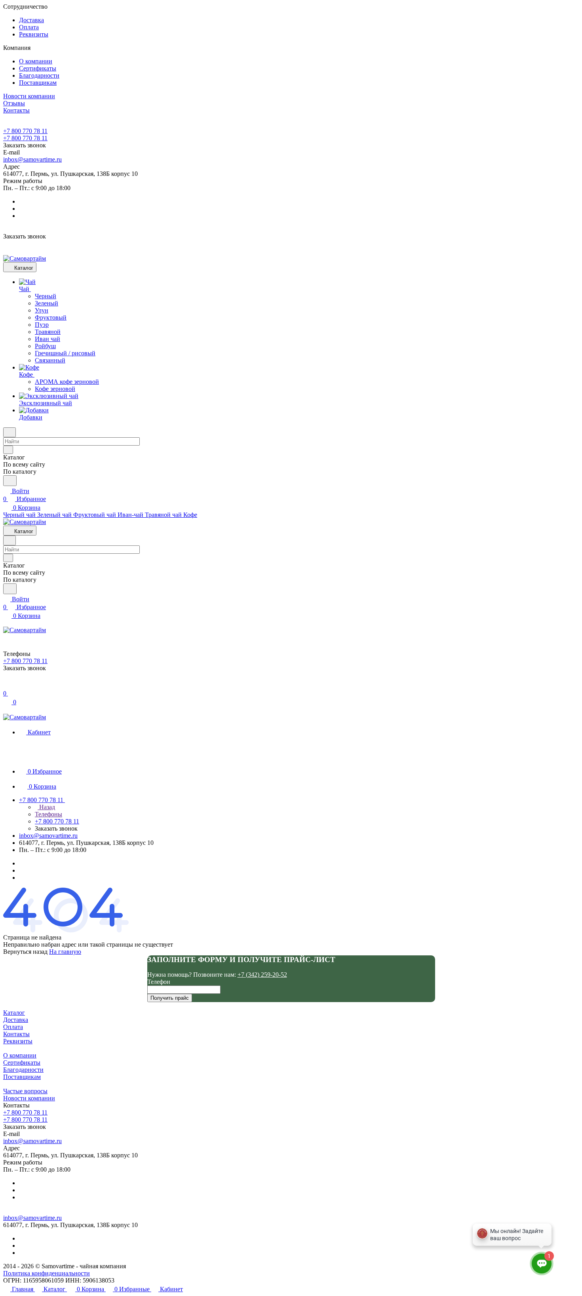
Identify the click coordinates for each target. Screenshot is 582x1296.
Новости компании (29, 1098)
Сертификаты (37, 68)
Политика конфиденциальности (46, 1273)
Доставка (31, 20)
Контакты (16, 1034)
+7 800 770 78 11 (25, 131)
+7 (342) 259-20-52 (262, 974)
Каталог (14, 1012)
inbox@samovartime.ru (32, 159)
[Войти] (6, 685)
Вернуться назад (25, 951)
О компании (35, 61)
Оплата (29, 27)
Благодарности (39, 75)
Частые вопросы (25, 1091)
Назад (46, 807)
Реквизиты (33, 34)
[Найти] (10, 480)
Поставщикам (38, 82)
